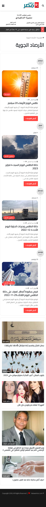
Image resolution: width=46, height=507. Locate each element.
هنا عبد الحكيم (32, 161)
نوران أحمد (33, 288)
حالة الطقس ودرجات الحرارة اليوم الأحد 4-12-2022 (21, 228)
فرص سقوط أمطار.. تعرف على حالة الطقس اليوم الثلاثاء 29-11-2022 (20, 293)
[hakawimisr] (31, 5)
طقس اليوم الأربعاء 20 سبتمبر (23, 103)
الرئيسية (40, 37)
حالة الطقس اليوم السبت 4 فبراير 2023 (22, 167)
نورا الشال (33, 99)
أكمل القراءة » (31, 118)
